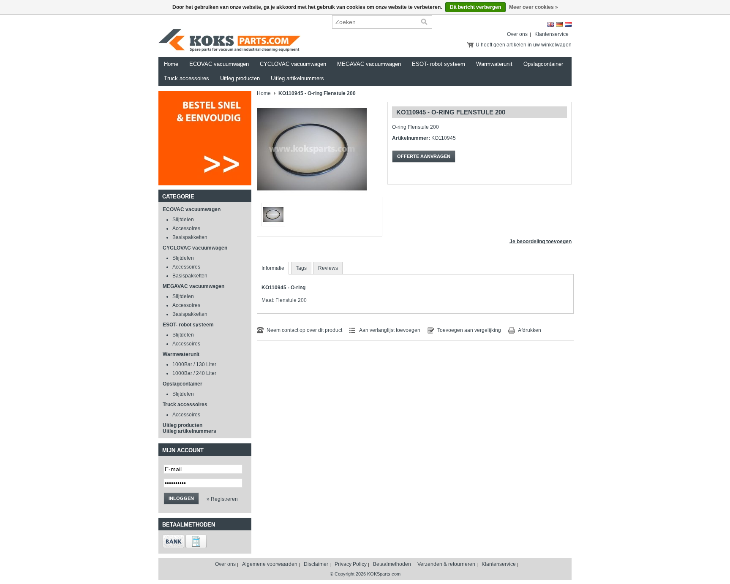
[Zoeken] (424, 22)
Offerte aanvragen (423, 156)
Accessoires (186, 228)
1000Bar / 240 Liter (194, 373)
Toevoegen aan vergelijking (469, 330)
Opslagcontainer (543, 64)
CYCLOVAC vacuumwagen (293, 64)
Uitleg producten (240, 78)
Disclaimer (316, 564)
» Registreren (222, 499)
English (550, 24)
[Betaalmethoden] (173, 546)
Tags (301, 268)
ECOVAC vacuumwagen (219, 64)
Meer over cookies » (533, 7)
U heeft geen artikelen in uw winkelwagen (524, 45)
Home (171, 64)
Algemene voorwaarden (269, 564)
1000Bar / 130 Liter (194, 364)
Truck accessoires (186, 78)
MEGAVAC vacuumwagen (369, 64)
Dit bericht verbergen (475, 7)
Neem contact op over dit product (304, 330)
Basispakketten (189, 237)
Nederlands (568, 24)
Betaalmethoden (392, 564)
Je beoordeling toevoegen (540, 241)
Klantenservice (551, 34)
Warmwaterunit (494, 64)
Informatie (272, 268)
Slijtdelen (183, 220)
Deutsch (559, 24)
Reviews (328, 268)
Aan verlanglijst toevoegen (389, 330)
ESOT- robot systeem (438, 64)
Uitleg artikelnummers (297, 78)
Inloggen (181, 498)
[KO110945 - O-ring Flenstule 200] (312, 195)
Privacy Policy (351, 564)
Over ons (517, 34)
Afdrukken (529, 330)
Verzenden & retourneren (446, 564)
